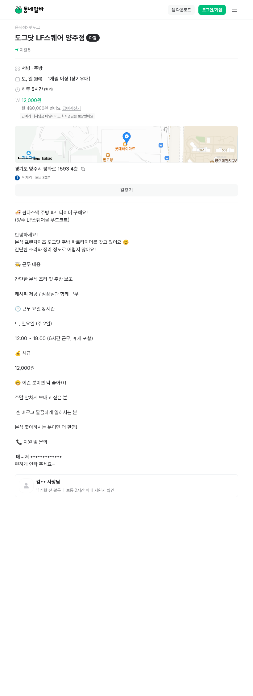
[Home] (29, 10)
